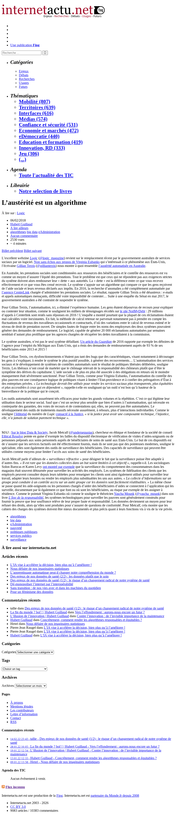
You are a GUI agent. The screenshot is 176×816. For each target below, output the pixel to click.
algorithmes (18, 232)
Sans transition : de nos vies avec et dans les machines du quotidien (55, 588)
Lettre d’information (24, 714)
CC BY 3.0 (18, 807)
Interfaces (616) (36, 113)
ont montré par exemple (59, 467)
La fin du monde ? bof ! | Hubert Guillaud (38, 612)
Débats (23, 75)
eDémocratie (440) (39, 136)
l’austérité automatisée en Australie (122, 266)
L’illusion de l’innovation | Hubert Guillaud (39, 616)
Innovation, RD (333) (42, 148)
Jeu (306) (29, 153)
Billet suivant (33, 251)
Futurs (23, 86)
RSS (13, 722)
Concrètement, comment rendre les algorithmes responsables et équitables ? (91, 620)
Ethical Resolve (12, 436)
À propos (16, 702)
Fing (59, 795)
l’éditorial (20, 414)
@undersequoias (81, 432)
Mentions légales (21, 706)
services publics (21, 536)
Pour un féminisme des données (31, 592)
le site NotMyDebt (132, 311)
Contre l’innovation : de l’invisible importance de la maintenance (120, 616)
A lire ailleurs (19, 228)
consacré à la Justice (69, 414)
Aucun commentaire (24, 236)
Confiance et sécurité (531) (48, 124)
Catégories (9, 652)
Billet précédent (12, 251)
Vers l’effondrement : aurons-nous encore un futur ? (110, 612)
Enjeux (24, 71)
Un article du (96, 341)
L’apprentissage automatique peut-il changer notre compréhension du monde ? (63, 572)
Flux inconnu (15, 787)
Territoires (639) (37, 107)
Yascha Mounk (124, 494)
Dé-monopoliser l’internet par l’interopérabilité (41, 584)
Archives (8, 685)
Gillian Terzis (26, 266)
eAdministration (49, 232)
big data (32, 232)
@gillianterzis (46, 266)
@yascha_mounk (148, 494)
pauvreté (16, 528)
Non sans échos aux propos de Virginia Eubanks (67, 262)
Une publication (24, 45)
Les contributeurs (22, 710)
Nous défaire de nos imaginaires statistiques (39, 568)
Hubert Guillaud (21, 224)
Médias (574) (33, 119)
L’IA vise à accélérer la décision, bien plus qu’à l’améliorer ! (51, 565)
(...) (22, 159)
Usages (24, 83)
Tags (6, 660)
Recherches (27, 79)
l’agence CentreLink (15, 292)
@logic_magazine (51, 258)
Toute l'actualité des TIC (46, 175)
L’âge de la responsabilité (26, 497)
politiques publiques (23, 532)
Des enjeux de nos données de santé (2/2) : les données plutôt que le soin (59, 576)
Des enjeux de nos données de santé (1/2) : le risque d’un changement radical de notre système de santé (80, 580)
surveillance (18, 539)
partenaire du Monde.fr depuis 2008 (115, 795)
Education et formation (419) (51, 142)
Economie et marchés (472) (49, 130)
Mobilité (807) (34, 101)
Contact (15, 718)
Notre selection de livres (45, 191)
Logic (21, 213)
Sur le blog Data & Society (29, 432)
